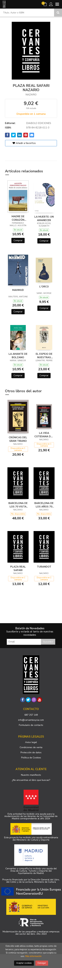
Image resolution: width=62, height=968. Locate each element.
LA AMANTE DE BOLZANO (18, 355)
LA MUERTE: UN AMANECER (44, 218)
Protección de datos (31, 752)
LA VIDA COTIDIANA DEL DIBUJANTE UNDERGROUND (44, 434)
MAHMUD (18, 290)
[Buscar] (58, 13)
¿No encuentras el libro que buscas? (31, 780)
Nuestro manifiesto (31, 775)
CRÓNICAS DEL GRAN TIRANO (18, 439)
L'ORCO (44, 286)
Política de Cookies (31, 757)
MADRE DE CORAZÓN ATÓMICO (18, 218)
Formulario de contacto (31, 725)
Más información (33, 956)
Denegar (42, 963)
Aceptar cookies (24, 963)
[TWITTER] (28, 699)
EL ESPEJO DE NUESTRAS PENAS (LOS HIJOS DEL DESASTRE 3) (44, 355)
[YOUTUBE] (39, 699)
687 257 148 (31, 714)
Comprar (18, 240)
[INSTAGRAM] (33, 699)
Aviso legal (31, 742)
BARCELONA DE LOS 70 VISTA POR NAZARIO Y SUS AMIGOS (18, 504)
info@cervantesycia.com (31, 720)
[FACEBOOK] (22, 699)
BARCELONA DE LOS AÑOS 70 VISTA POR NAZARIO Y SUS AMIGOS (44, 504)
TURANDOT (44, 566)
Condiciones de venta (31, 747)
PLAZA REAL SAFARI (18, 568)
